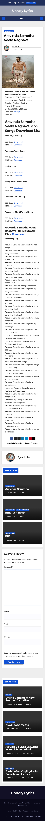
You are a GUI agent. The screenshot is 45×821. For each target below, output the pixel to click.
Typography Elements (33, 816)
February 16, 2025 (15, 704)
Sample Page (19, 816)
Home (9, 811)
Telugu (17, 112)
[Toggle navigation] (21, 18)
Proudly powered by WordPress (15, 803)
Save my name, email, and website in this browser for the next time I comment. (21, 654)
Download (18, 142)
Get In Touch (23, 811)
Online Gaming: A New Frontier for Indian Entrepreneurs (19, 700)
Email (7, 624)
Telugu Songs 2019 (23, 509)
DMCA (15, 811)
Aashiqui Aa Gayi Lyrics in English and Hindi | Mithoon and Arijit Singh (21, 774)
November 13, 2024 (15, 729)
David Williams (28, 753)
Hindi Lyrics (10, 744)
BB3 (7, 536)
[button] (38, 18)
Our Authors (33, 811)
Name (7, 611)
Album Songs (8, 31)
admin (17, 46)
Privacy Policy (9, 816)
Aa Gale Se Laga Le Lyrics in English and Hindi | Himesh (21, 749)
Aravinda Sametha (14, 443)
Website (7, 637)
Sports (8, 694)
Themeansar (22, 806)
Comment (8, 567)
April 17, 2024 (13, 753)
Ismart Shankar (31, 443)
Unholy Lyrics (22, 11)
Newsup (36, 803)
